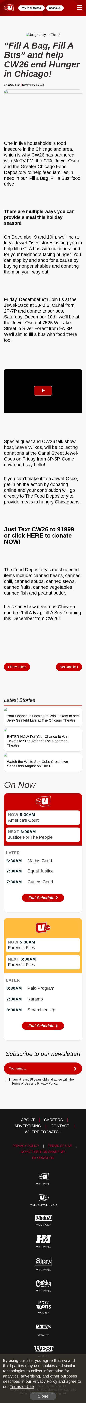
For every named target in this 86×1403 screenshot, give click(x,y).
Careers (53, 1120)
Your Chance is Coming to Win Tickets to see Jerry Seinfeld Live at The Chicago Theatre (43, 718)
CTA (47, 160)
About (28, 1120)
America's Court (23, 820)
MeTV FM (23, 160)
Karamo (35, 998)
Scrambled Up (41, 1009)
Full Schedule (42, 898)
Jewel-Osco (67, 160)
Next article (68, 667)
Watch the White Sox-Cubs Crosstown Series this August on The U (37, 764)
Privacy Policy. (47, 1083)
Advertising (27, 1126)
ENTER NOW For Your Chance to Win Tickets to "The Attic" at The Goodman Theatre (37, 741)
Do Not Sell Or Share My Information (43, 1155)
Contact (60, 1126)
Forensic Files (21, 947)
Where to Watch (31, 8)
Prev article (17, 667)
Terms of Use (21, 1083)
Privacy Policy (26, 1146)
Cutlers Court (40, 881)
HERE (36, 535)
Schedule (55, 8)
